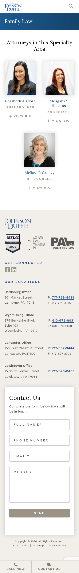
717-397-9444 (63, 348)
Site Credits (20, 545)
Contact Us (49, 568)
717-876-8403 (63, 371)
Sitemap (38, 545)
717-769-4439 (63, 297)
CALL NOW (16, 568)
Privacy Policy (57, 545)
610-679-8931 (63, 320)
